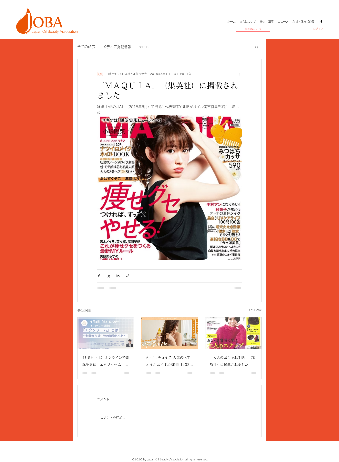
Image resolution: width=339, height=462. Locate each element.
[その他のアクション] (239, 74)
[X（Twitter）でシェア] (108, 276)
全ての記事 (86, 47)
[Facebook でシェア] (99, 276)
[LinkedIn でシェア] (118, 276)
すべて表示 (255, 310)
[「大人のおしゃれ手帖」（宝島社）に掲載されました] (233, 333)
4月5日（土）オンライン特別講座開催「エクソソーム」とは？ (105, 362)
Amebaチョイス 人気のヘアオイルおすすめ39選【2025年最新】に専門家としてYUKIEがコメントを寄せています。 (169, 362)
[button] (257, 47)
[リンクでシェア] (127, 276)
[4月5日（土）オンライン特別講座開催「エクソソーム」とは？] (105, 333)
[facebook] (321, 22)
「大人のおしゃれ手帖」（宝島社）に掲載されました (232, 361)
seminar (145, 47)
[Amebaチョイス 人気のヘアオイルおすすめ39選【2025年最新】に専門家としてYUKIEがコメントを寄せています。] (169, 333)
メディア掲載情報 (117, 47)
